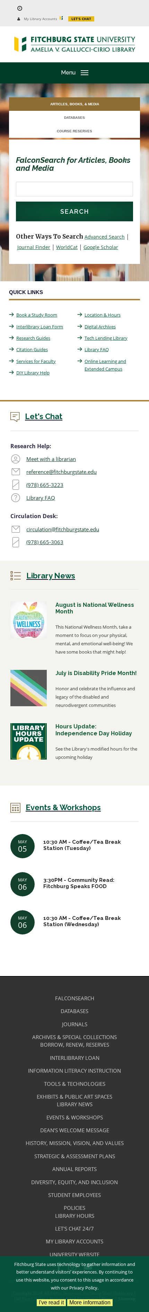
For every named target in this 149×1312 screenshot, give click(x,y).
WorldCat (67, 247)
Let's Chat (81, 18)
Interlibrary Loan (74, 1057)
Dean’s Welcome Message (74, 1130)
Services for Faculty (36, 361)
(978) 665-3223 (44, 484)
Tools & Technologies (74, 1083)
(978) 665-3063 (44, 542)
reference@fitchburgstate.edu (61, 471)
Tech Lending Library (106, 338)
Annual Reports (74, 1168)
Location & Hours (103, 315)
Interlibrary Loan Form (39, 326)
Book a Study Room (36, 315)
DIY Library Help (33, 373)
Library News (75, 1104)
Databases (74, 117)
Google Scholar (101, 247)
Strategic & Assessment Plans (74, 1156)
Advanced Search (105, 236)
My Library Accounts (40, 18)
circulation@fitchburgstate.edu (62, 529)
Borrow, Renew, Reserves (74, 1044)
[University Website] (62, 18)
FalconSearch (74, 998)
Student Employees (74, 1194)
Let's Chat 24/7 (74, 1228)
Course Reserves (74, 131)
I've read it (51, 1302)
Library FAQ (97, 349)
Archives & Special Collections (74, 1037)
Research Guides (33, 338)
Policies (74, 1207)
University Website (74, 1254)
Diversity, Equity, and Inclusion (74, 1182)
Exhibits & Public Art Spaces (74, 1096)
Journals (74, 1024)
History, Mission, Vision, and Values (75, 1143)
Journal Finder (33, 247)
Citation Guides (32, 349)
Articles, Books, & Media (74, 104)
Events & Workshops (74, 1117)
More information (90, 1302)
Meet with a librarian (51, 458)
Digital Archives (100, 326)
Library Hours (74, 1215)
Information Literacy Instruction (74, 1070)
